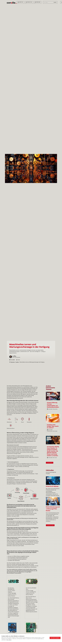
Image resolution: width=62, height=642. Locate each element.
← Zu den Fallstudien (50, 525)
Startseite (13, 362)
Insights (17, 362)
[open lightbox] (23, 494)
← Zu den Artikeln (49, 462)
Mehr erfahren (8, 639)
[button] (20, 2)
